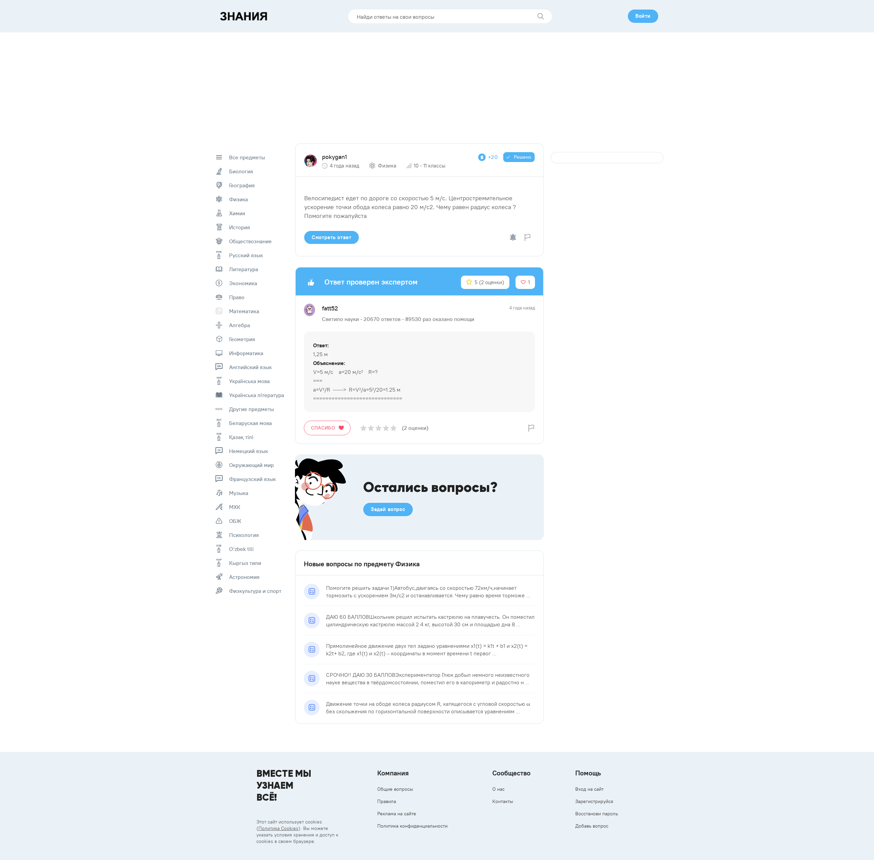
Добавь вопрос (591, 826)
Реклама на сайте (396, 814)
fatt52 (330, 308)
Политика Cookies (278, 828)
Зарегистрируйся (594, 801)
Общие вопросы (395, 789)
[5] (393, 428)
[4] (386, 428)
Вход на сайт (589, 789)
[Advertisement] (437, 83)
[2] (371, 428)
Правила (386, 801)
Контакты (502, 801)
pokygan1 (334, 157)
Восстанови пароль (596, 814)
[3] (378, 428)
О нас (498, 789)
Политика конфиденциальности (412, 826)
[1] (363, 428)
